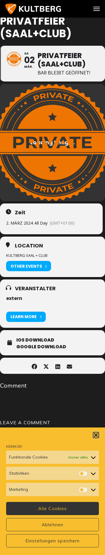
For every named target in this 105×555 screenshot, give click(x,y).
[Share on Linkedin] (57, 366)
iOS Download (35, 340)
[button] (96, 435)
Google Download (41, 346)
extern (14, 298)
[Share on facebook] (34, 366)
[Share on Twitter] (46, 366)
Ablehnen (52, 524)
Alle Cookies (52, 508)
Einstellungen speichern (52, 541)
